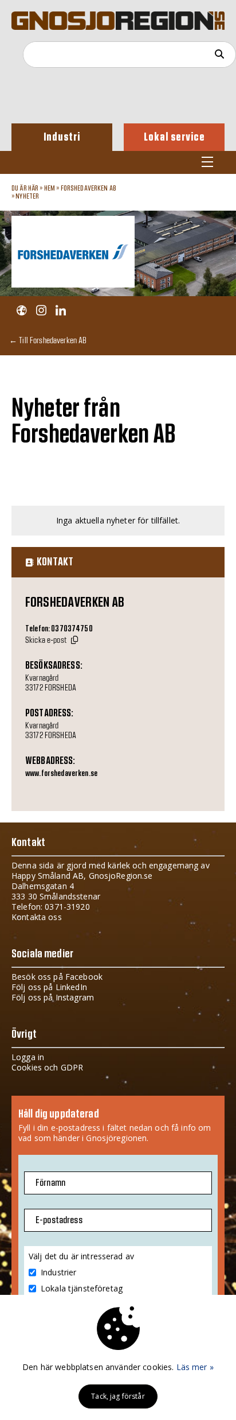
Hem (49, 188)
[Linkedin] (60, 311)
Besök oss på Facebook (57, 976)
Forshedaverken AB (88, 188)
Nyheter (27, 196)
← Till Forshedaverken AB (47, 340)
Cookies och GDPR (47, 1067)
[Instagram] (41, 311)
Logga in (27, 1057)
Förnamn (50, 1183)
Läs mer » (195, 1366)
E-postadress (59, 1220)
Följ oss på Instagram (52, 997)
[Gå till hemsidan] (21, 311)
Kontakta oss (36, 916)
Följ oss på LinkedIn (49, 986)
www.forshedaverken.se (61, 774)
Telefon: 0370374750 (59, 629)
